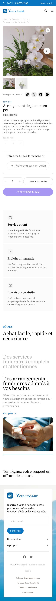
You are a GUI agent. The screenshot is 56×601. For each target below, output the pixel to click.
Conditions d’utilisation (28, 588)
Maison (6, 19)
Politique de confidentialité (28, 583)
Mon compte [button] (46, 3)
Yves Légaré (22, 564)
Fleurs (25, 19)
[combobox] (28, 165)
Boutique (16, 19)
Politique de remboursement (28, 578)
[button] (46, 11)
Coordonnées (28, 592)
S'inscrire (15, 530)
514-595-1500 (21, 3)
